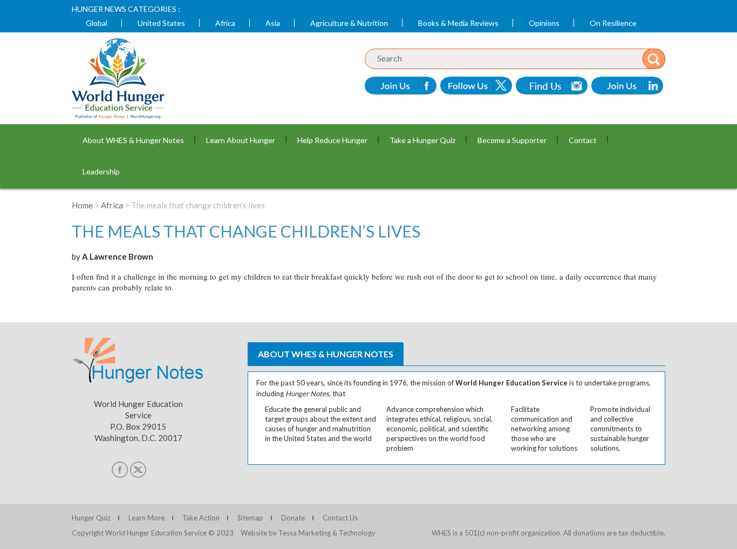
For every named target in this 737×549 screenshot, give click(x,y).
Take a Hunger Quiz (422, 140)
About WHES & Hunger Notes (133, 140)
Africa (225, 23)
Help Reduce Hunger (332, 140)
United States (161, 23)
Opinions (544, 23)
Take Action (201, 517)
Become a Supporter (512, 140)
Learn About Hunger (240, 140)
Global (96, 23)
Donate (293, 517)
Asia (272, 23)
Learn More (146, 517)
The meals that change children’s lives (246, 231)
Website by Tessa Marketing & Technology (308, 532)
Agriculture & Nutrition (349, 23)
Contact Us (340, 517)
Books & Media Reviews (458, 23)
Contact (583, 140)
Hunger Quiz (91, 517)
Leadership (101, 171)
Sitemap (250, 517)
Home (82, 205)
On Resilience (613, 23)
